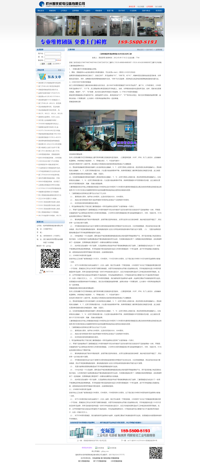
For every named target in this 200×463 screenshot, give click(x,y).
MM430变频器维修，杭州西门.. (49, 182)
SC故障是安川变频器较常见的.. (49, 168)
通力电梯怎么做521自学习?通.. (49, 147)
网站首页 (41, 11)
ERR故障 (78, 370)
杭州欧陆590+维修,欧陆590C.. (49, 164)
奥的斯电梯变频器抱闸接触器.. (49, 141)
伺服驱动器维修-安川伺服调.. (48, 192)
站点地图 (141, 6)
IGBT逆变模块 (76, 317)
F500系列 (112, 259)
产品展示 (87, 11)
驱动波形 (128, 219)
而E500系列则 (78, 190)
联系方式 (40, 222)
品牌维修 (75, 11)
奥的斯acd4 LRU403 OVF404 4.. (49, 96)
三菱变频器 (76, 62)
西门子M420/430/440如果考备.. (49, 175)
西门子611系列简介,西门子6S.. (49, 151)
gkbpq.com (105, 451)
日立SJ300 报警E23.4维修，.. (48, 199)
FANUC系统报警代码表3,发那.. (49, 202)
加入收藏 (158, 6)
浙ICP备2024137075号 (117, 455)
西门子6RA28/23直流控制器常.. (49, 86)
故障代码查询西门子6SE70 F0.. (49, 93)
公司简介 (64, 11)
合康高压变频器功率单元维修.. (49, 185)
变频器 (102, 85)
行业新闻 (133, 11)
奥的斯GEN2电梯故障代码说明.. (49, 83)
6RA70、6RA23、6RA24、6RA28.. (50, 113)
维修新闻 (52, 11)
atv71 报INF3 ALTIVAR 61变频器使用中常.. (143, 440)
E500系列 (142, 259)
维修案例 (98, 11)
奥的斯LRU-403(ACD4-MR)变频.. (50, 144)
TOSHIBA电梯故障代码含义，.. (49, 124)
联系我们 (159, 11)
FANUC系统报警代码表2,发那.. (49, 205)
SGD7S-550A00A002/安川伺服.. (49, 130)
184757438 (49, 272)
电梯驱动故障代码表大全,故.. (48, 127)
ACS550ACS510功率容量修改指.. (50, 188)
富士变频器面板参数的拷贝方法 (49, 195)
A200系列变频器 (129, 72)
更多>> (60, 70)
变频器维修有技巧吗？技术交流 (95, 440)
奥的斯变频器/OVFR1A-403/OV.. (49, 137)
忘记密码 (56, 64)
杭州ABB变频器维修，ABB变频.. (50, 158)
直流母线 (85, 301)
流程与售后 (146, 11)
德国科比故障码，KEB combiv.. (49, 117)
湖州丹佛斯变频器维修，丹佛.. (49, 178)
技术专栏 (122, 11)
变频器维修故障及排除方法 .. (48, 90)
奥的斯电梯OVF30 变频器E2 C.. (49, 100)
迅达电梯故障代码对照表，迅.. (49, 110)
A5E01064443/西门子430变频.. (49, 161)
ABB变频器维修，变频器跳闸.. (49, 154)
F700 (142, 85)
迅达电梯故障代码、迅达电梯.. (49, 107)
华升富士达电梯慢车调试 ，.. (48, 120)
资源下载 (110, 11)
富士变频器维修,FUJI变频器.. (48, 212)
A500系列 (95, 259)
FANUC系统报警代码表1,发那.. (49, 209)
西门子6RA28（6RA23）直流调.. (50, 103)
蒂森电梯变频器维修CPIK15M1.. (50, 134)
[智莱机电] (155, 459)
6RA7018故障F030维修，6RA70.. (50, 216)
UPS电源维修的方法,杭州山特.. (49, 171)
